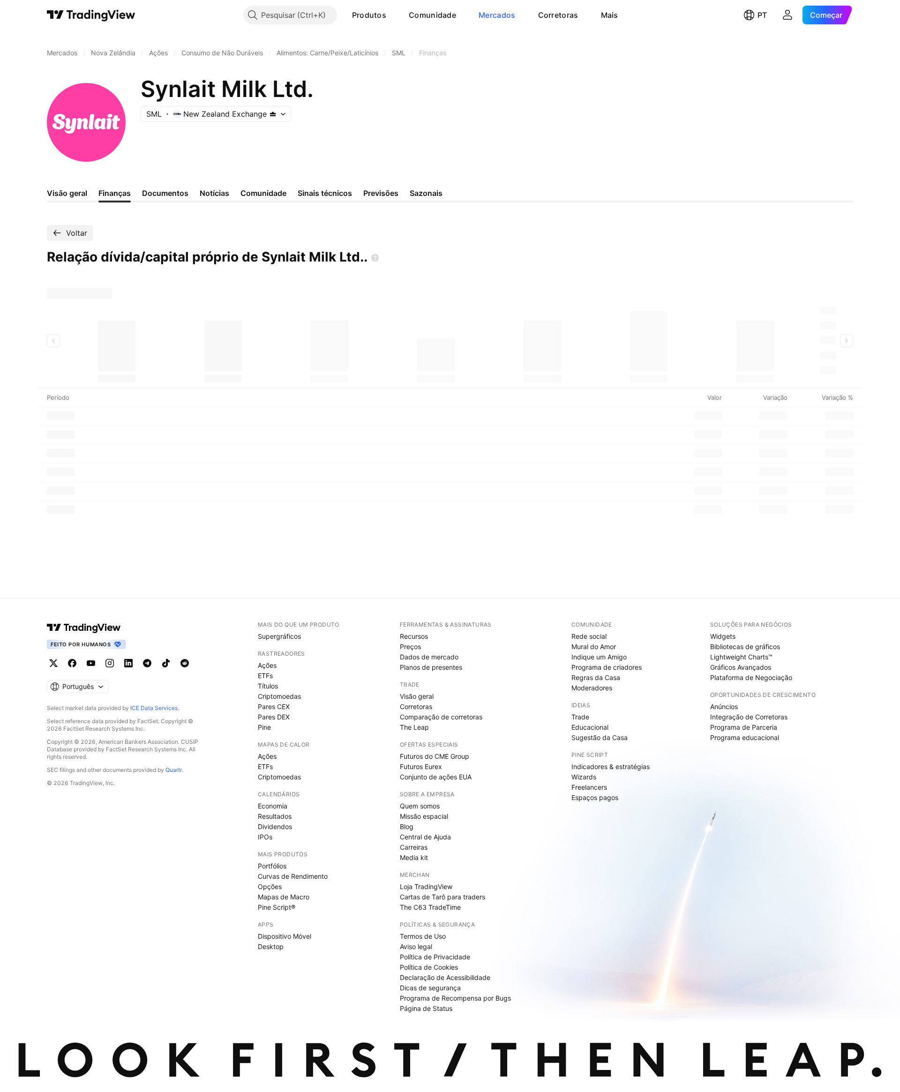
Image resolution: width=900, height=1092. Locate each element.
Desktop (271, 946)
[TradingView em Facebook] (72, 663)
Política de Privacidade (435, 957)
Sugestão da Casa (599, 737)
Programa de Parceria (743, 727)
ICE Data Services (154, 707)
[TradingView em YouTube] (91, 663)
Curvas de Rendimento (293, 876)
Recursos (414, 636)
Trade (580, 717)
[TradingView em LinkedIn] (128, 663)
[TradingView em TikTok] (165, 663)
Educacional (589, 727)
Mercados (497, 15)
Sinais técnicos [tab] (325, 193)
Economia (272, 806)
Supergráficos (279, 636)
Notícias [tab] (214, 193)
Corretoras (558, 15)
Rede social (589, 636)
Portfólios (272, 866)
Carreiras (414, 847)
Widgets (722, 636)
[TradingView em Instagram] (109, 663)
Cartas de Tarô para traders (442, 897)
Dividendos (275, 826)
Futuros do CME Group (434, 756)
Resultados (275, 816)
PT (762, 15)
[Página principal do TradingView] (91, 15)
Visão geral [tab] (67, 193)
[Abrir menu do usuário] (787, 15)
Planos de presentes (431, 667)
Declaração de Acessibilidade (445, 977)
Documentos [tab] (165, 193)
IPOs (265, 837)
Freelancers (589, 787)
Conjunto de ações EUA (436, 777)
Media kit (414, 857)
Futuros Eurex (421, 766)
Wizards (583, 777)
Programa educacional (744, 737)
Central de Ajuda (425, 837)
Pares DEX (274, 717)
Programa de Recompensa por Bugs (455, 998)
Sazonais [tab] (426, 193)
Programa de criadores (606, 667)
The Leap (414, 727)
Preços (410, 647)
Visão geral (417, 696)
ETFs (265, 676)
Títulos (268, 686)
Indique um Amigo (599, 657)
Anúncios (724, 707)
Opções (270, 886)
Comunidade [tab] (263, 193)
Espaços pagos (594, 797)
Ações (267, 665)
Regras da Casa (595, 677)
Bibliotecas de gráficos (745, 647)
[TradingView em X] (53, 663)
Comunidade (432, 15)
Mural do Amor (593, 647)
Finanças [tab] (114, 193)
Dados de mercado (429, 657)
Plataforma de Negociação (751, 677)
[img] (273, 114)
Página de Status (426, 1008)
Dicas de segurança (430, 988)
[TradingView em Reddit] (184, 663)
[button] (393, 15)
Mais (609, 15)
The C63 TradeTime (430, 907)
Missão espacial (424, 816)
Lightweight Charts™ (741, 657)
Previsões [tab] (380, 193)
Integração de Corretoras (749, 717)
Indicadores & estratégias (610, 766)
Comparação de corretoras (441, 717)
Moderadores (591, 688)
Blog (406, 826)
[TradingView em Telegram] (147, 663)
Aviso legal (416, 946)
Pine (264, 727)
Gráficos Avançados (740, 667)
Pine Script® (276, 907)
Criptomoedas (279, 696)
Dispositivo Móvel (284, 936)
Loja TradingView (426, 886)
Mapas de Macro (283, 897)
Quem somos (420, 806)
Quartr (173, 769)
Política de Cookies (429, 967)
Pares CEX (274, 707)
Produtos (369, 15)
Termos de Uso (423, 936)
